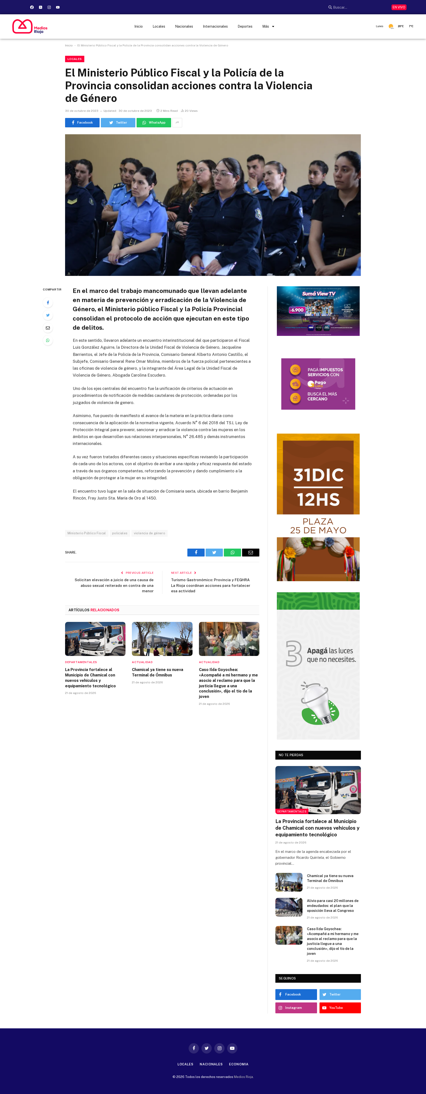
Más (265, 26)
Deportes (245, 26)
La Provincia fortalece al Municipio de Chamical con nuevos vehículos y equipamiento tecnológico (90, 677)
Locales (159, 26)
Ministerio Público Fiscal (87, 533)
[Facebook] (32, 7)
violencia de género (149, 533)
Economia (238, 1064)
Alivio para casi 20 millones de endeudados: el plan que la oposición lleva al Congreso (332, 906)
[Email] (48, 328)
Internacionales (215, 26)
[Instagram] (49, 7)
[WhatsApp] (48, 340)
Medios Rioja (243, 1077)
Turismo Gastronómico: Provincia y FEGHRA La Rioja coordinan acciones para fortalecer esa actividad (210, 585)
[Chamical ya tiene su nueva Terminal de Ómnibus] (162, 639)
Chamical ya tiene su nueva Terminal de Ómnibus (157, 672)
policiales (120, 533)
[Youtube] (57, 7)
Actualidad (142, 662)
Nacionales (184, 26)
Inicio (138, 26)
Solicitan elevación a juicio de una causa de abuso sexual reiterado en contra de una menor (114, 585)
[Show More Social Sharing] (177, 122)
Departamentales (81, 662)
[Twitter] (48, 315)
